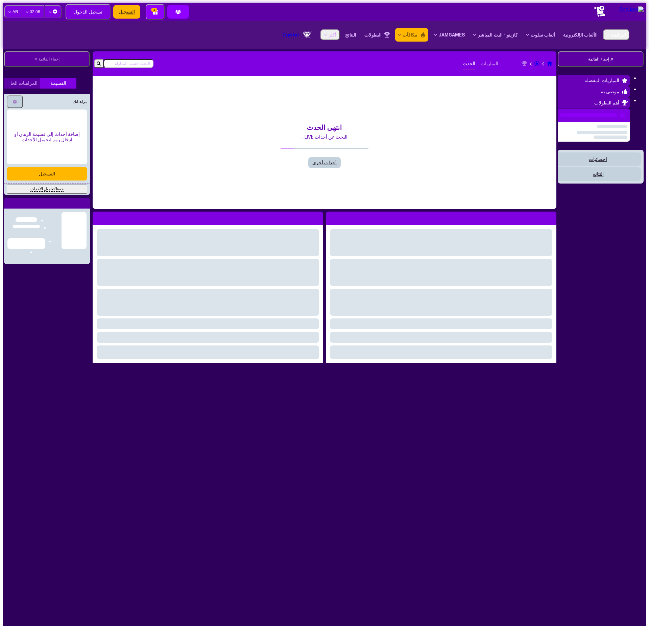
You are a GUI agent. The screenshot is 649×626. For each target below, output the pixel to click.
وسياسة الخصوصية (25, 271)
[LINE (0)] (550, 63)
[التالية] (302, 217)
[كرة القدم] (537, 63)
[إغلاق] (9, 440)
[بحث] (98, 63)
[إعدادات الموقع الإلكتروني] (53, 11)
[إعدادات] (15, 333)
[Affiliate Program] (178, 12)
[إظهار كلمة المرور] (16, 221)
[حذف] (99, 217)
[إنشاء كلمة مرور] (35, 221)
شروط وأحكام (60, 271)
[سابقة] (565, 114)
